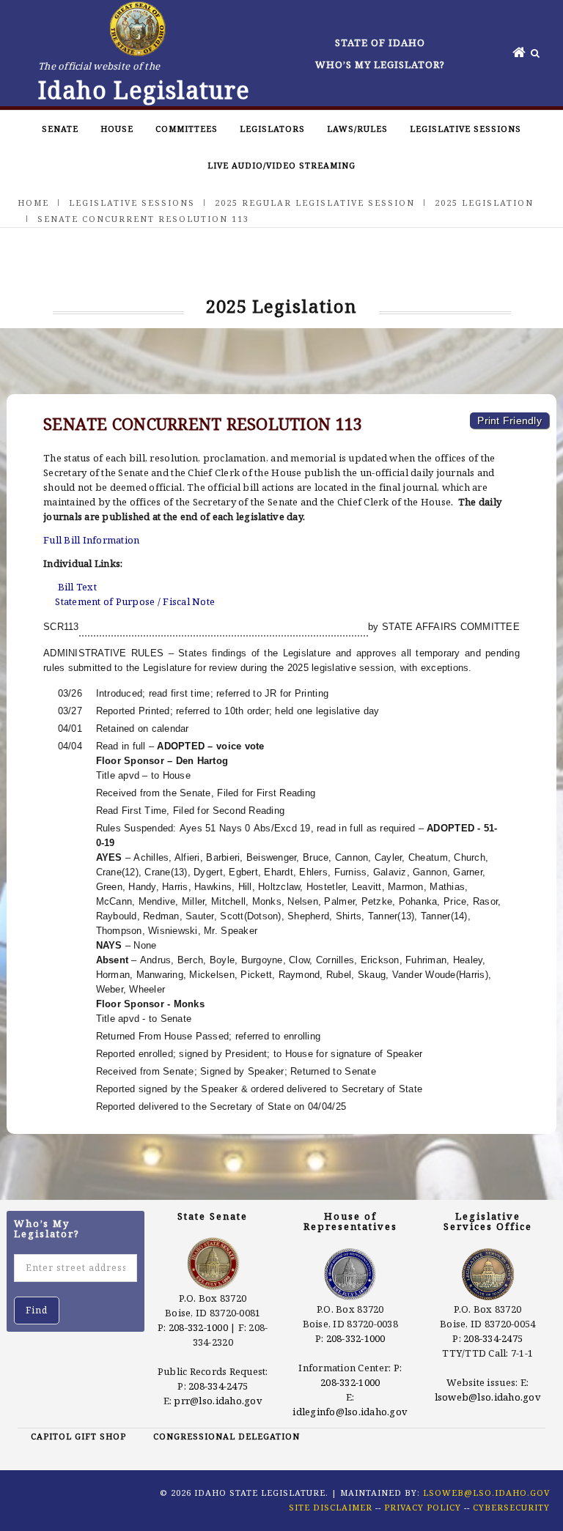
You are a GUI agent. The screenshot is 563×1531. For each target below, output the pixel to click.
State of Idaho (380, 42)
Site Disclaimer (330, 1507)
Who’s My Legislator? (380, 64)
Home (33, 202)
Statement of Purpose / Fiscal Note (135, 601)
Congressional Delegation (226, 1436)
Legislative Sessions (465, 128)
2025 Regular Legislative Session (315, 202)
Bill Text (77, 586)
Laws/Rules (357, 128)
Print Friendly (509, 420)
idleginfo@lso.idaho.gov (350, 1411)
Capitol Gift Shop (78, 1436)
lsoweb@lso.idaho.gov (488, 1397)
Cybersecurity (511, 1507)
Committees (186, 128)
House (116, 128)
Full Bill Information (91, 539)
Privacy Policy (422, 1507)
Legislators (272, 128)
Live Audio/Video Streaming (281, 165)
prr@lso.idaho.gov (218, 1400)
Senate (60, 128)
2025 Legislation (484, 202)
